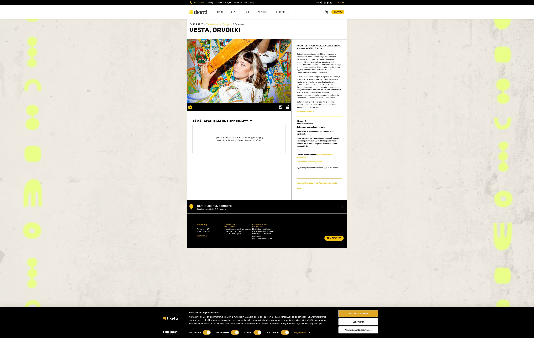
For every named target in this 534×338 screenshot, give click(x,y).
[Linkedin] (331, 3)
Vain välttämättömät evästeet (358, 330)
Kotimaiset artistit (330, 183)
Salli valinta (358, 322)
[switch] (235, 332)
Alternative (308, 183)
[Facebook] (321, 3)
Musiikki (300, 183)
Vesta (299, 189)
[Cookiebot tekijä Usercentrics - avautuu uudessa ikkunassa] (170, 332)
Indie (316, 183)
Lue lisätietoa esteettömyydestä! (309, 162)
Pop (320, 183)
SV (343, 3)
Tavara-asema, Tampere (219, 24)
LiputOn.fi (256, 140)
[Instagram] (324, 3)
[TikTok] (328, 3)
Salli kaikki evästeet (358, 313)
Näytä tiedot (300, 332)
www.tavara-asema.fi (305, 111)
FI (340, 3)
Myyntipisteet (334, 238)
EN (338, 3)
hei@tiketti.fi (202, 236)
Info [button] (247, 12)
